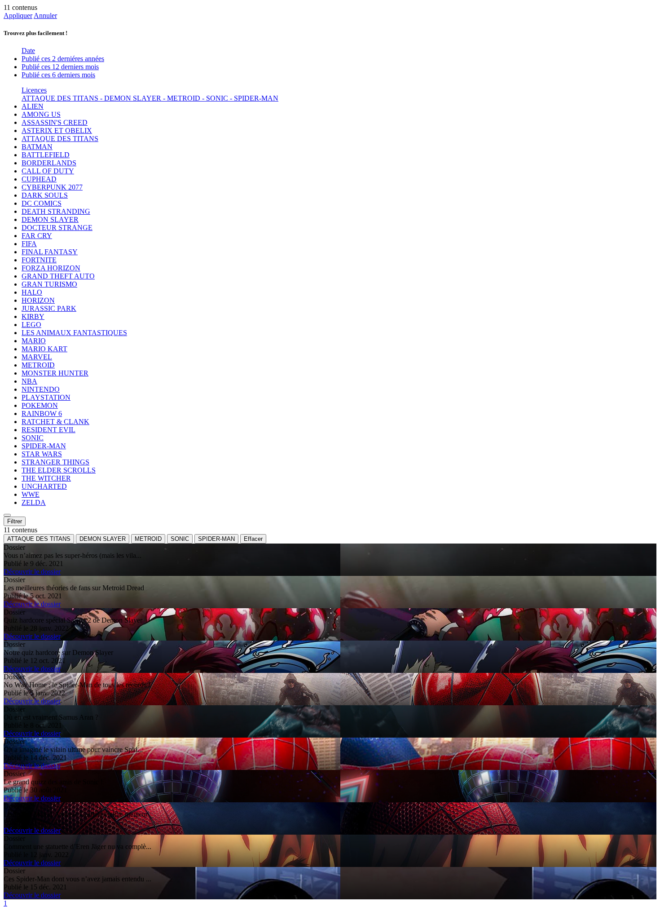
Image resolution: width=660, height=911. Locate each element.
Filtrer (14, 521)
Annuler (45, 15)
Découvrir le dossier (32, 571)
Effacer (253, 538)
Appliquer (18, 15)
